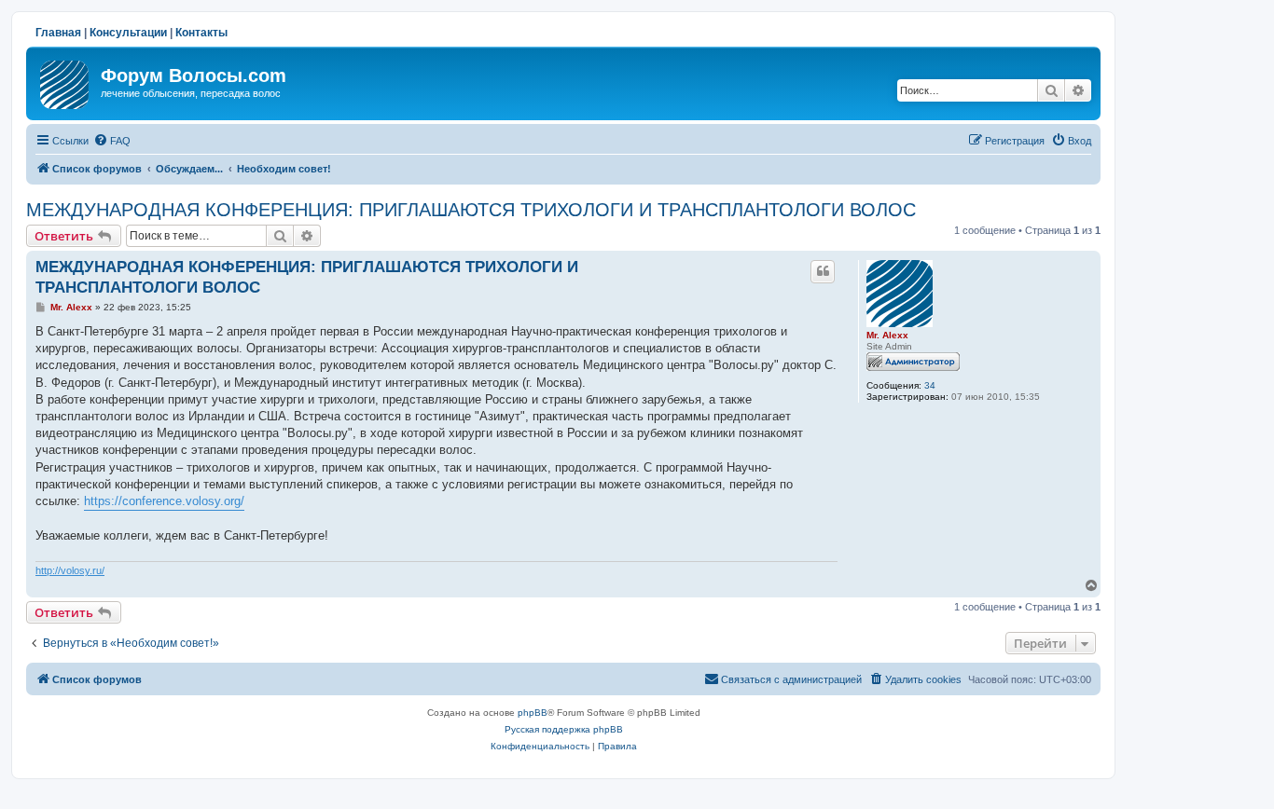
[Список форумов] (66, 81)
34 (929, 385)
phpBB (532, 712)
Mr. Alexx (887, 335)
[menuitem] (112, 141)
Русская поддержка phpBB (564, 729)
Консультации (128, 32)
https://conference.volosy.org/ (164, 501)
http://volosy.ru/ (69, 570)
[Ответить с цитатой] (822, 271)
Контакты (201, 32)
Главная (58, 32)
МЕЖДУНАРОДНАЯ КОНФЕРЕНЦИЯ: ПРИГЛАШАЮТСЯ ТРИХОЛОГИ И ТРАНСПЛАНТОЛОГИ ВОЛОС (471, 209)
